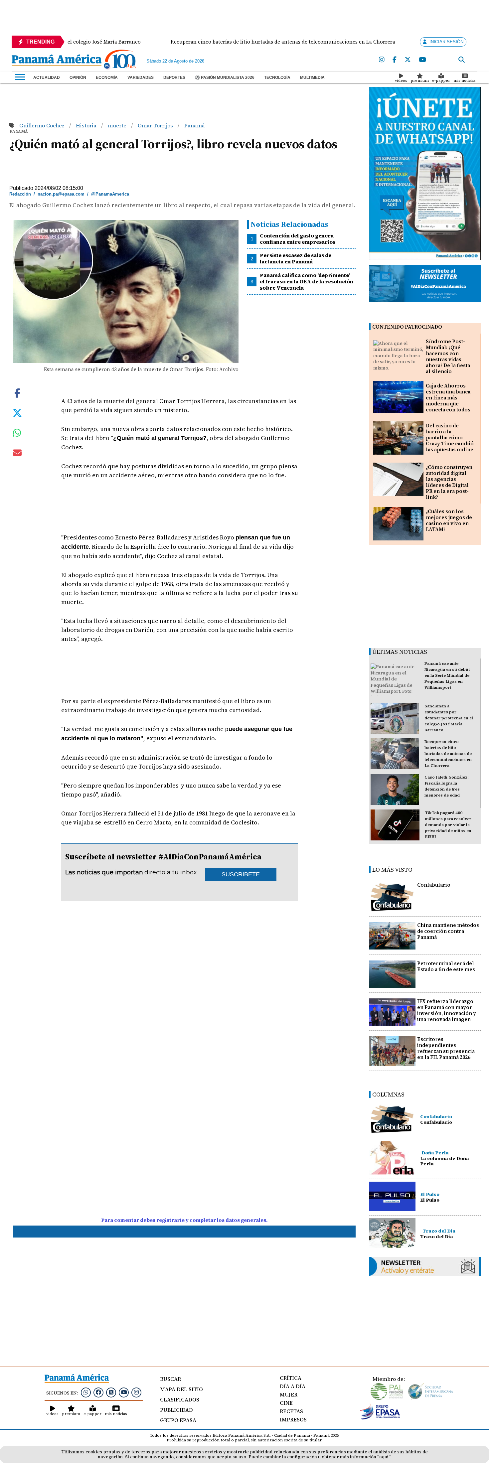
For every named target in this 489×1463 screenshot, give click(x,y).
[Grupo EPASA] (380, 1417)
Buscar (170, 1379)
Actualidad (46, 77)
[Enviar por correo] (17, 454)
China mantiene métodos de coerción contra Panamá (448, 931)
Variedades (140, 77)
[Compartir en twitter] (17, 412)
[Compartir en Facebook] (17, 392)
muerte (118, 125)
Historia (87, 125)
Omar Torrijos (156, 125)
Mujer (288, 1394)
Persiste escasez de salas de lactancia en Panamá (295, 258)
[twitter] (408, 60)
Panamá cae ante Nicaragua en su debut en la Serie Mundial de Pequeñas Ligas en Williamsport (447, 675)
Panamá (194, 125)
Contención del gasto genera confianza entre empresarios (297, 238)
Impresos (293, 1419)
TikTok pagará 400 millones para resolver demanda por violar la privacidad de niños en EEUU (448, 824)
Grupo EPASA (178, 1420)
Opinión (78, 77)
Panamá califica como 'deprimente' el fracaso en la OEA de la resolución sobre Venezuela (306, 281)
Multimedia (312, 77)
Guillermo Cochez (42, 125)
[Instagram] (382, 60)
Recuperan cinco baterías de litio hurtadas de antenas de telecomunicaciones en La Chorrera (448, 753)
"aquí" (383, 1457)
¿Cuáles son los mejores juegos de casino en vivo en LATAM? (449, 520)
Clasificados (179, 1399)
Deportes (174, 77)
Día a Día (292, 1386)
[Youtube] (422, 60)
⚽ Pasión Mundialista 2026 (224, 77)
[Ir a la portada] (56, 61)
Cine (286, 1402)
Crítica (290, 1378)
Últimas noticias (399, 652)
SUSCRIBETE (241, 874)
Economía (107, 77)
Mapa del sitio (181, 1389)
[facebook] (395, 60)
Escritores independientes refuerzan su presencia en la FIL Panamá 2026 (446, 1048)
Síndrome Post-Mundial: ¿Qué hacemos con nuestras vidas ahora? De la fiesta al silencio (448, 356)
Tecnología (277, 77)
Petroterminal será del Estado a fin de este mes (446, 966)
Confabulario (433, 884)
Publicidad (176, 1409)
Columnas (388, 1094)
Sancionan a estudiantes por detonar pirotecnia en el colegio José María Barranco (448, 718)
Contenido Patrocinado (407, 326)
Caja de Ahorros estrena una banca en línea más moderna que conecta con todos (448, 397)
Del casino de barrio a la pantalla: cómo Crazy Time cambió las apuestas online (450, 437)
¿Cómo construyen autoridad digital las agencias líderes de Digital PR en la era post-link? (449, 482)
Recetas (291, 1411)
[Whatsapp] (85, 1392)
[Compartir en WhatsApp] (17, 434)
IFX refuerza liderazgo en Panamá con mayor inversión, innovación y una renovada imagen (446, 1010)
